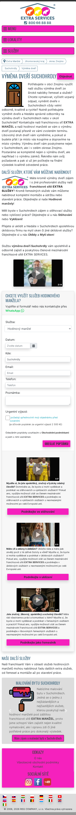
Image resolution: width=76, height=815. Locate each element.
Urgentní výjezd (16, 411)
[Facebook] (38, 781)
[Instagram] (28, 781)
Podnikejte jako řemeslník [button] (38, 642)
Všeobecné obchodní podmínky (38, 762)
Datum (9, 339)
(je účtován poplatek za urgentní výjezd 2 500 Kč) (35, 424)
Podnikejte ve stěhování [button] (37, 511)
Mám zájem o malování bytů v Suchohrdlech (38, 738)
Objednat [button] (65, 76)
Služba (9, 322)
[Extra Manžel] (37, 11)
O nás (38, 758)
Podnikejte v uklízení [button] (38, 577)
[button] (38, 28)
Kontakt (38, 766)
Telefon (10, 379)
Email (9, 367)
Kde (7, 353)
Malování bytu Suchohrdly (38, 683)
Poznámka (12, 392)
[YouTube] (47, 781)
